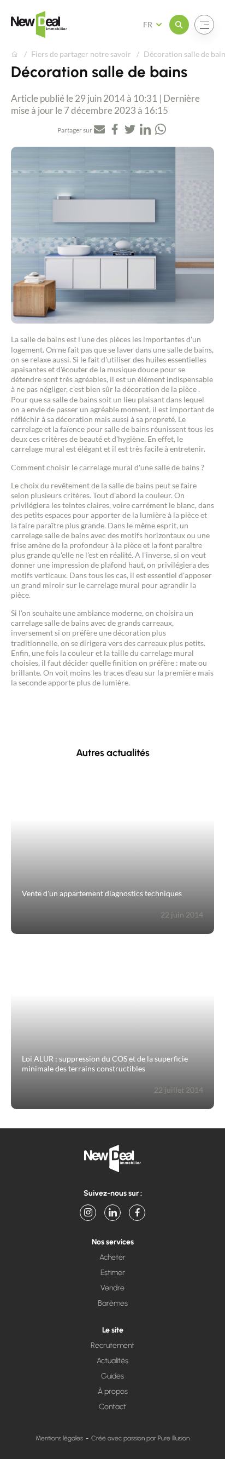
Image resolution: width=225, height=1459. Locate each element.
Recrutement (112, 1345)
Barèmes (113, 1303)
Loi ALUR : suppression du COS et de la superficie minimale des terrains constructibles (105, 1063)
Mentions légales (59, 1438)
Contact (112, 1406)
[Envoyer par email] (99, 130)
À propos (113, 1391)
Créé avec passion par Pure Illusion (140, 1438)
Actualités (112, 1360)
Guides (112, 1376)
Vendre (112, 1288)
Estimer (112, 1272)
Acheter (112, 1257)
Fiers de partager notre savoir (81, 54)
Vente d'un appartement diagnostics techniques (102, 893)
